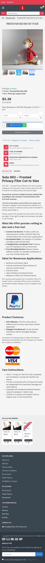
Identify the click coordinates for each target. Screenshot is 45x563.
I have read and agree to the (20, 560)
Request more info (23, 132)
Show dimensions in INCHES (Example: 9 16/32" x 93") (21, 108)
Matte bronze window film (28, 434)
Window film (10, 18)
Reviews (17, 171)
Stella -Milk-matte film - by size (17, 432)
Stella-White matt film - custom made (7, 432)
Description (7, 171)
